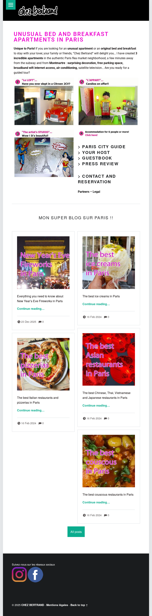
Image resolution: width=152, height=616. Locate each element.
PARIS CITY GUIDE (103, 147)
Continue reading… (30, 308)
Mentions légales (57, 605)
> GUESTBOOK (95, 158)
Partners (83, 191)
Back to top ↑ (79, 605)
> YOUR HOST (94, 152)
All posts (76, 532)
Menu (11, 5)
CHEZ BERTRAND (32, 605)
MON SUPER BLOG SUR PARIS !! (76, 217)
